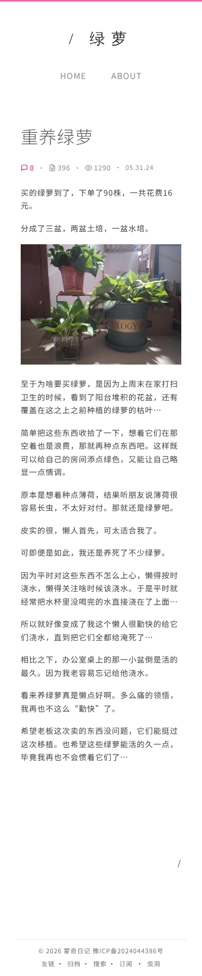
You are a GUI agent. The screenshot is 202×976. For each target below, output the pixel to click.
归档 (74, 963)
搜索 (100, 963)
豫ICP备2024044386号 (128, 951)
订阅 (126, 963)
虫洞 (154, 963)
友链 (48, 963)
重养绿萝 (57, 136)
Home (73, 75)
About (126, 75)
